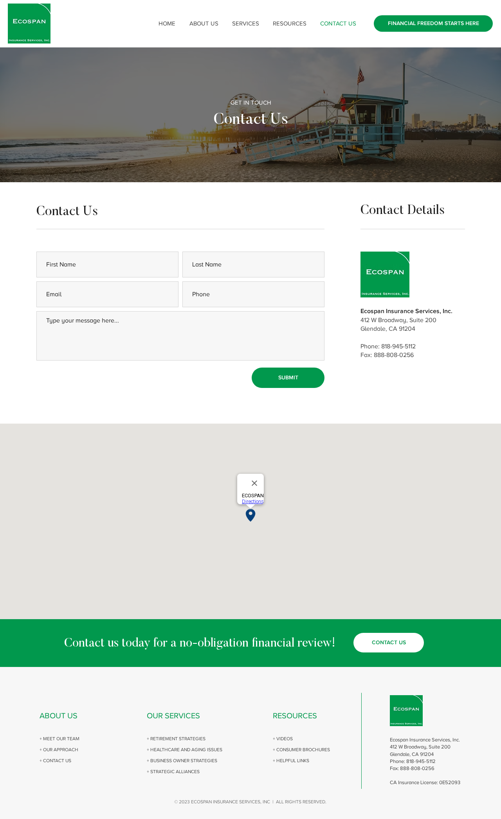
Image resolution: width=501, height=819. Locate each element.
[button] (203, 23)
